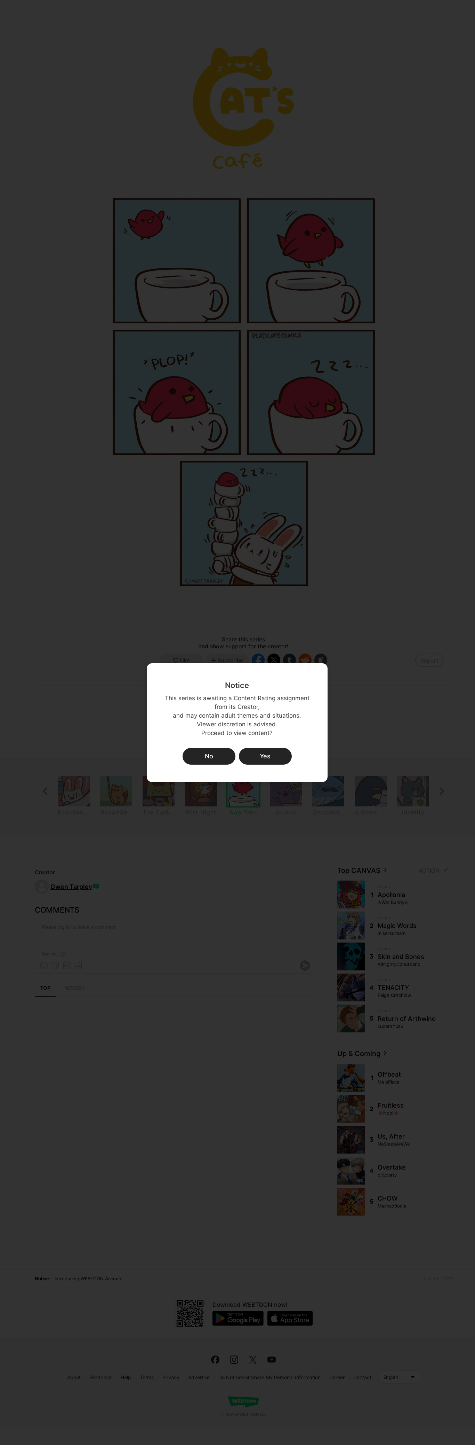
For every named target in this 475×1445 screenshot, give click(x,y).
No (209, 756)
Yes (265, 756)
